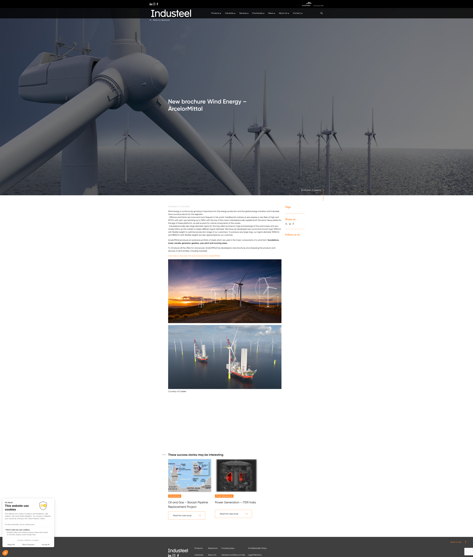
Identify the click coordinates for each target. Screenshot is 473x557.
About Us (212, 555)
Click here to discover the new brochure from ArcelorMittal (194, 256)
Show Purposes (28, 545)
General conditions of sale (233, 555)
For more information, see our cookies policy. (20, 524)
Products (199, 548)
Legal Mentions (255, 555)
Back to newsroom (161, 20)
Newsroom (213, 548)
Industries (199, 555)
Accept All (45, 545)
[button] (5, 553)
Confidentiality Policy (257, 548)
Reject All (11, 545)
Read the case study (182, 515)
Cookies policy (228, 548)
